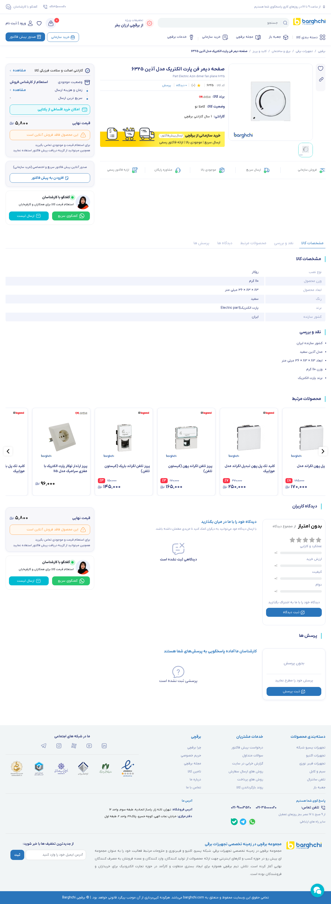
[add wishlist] (320, 68)
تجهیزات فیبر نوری (312, 763)
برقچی (321, 51)
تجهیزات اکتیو (315, 755)
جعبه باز (275, 37)
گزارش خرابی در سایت (247, 763)
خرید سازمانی (211, 37)
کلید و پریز (259, 51)
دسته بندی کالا (307, 37)
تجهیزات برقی (304, 51)
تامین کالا (194, 771)
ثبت (17, 855)
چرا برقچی (194, 747)
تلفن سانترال (316, 779)
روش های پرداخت (250, 779)
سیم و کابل (317, 771)
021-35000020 (57, 7)
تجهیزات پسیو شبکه (310, 747)
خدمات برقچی (177, 37)
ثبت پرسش (291, 691)
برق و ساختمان (281, 51)
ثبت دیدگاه (291, 612)
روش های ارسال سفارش (246, 771)
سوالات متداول (252, 755)
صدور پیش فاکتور (22, 37)
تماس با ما (193, 787)
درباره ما (195, 779)
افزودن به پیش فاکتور (48, 178)
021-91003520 (241, 807)
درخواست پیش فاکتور (247, 747)
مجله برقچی (244, 37)
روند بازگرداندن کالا (249, 787)
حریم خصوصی (191, 755)
